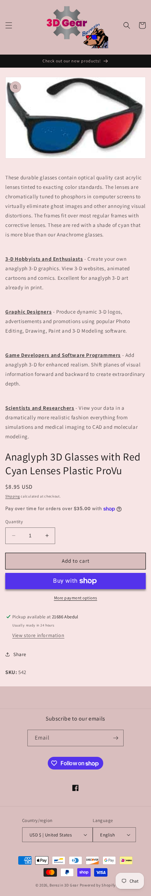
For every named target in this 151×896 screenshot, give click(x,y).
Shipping (12, 496)
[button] (9, 25)
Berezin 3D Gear (64, 885)
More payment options (75, 597)
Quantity (14, 522)
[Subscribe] (115, 738)
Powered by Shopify (98, 885)
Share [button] (19, 654)
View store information (38, 635)
